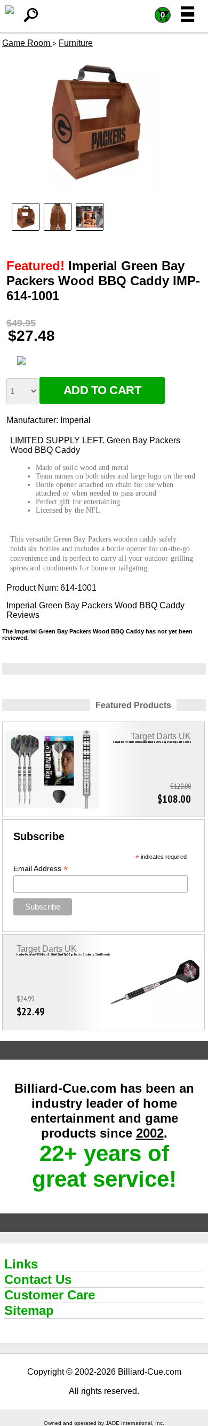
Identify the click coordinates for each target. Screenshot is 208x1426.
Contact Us (37, 1279)
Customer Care (49, 1295)
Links (21, 1264)
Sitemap (29, 1310)
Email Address (40, 869)
